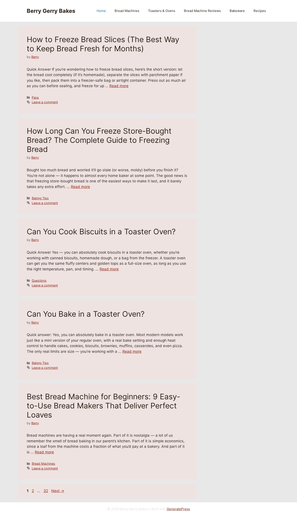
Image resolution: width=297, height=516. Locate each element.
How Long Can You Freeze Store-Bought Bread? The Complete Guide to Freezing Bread (99, 140)
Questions (39, 280)
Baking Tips (40, 198)
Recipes (260, 11)
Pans (35, 97)
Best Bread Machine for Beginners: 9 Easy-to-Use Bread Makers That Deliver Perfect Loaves (103, 405)
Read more (118, 86)
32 (46, 491)
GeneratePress (178, 509)
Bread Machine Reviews (202, 11)
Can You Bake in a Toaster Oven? (86, 313)
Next (57, 491)
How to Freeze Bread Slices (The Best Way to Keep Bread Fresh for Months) (103, 44)
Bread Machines (127, 11)
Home (101, 11)
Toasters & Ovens (161, 11)
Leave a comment (45, 102)
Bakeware (237, 11)
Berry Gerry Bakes (51, 11)
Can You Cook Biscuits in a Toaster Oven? (101, 231)
